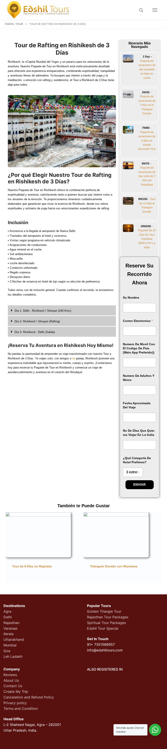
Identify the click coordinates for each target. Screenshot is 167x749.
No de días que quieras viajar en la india (139, 432)
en (73, 358)
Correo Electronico (138, 321)
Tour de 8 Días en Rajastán (32, 566)
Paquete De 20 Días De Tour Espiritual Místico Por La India (147, 239)
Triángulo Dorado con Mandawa (113, 566)
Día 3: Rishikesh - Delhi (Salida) (35, 332)
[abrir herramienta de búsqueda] (141, 10)
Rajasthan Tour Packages (107, 617)
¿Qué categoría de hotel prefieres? (137, 460)
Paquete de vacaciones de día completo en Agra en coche (146, 69)
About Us (11, 680)
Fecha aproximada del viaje (136, 405)
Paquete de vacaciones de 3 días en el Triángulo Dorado (146, 105)
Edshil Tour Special (102, 628)
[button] (62, 310)
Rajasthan (11, 623)
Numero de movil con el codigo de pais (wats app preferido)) (139, 348)
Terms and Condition (20, 708)
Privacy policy (15, 703)
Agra (7, 611)
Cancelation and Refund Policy (28, 697)
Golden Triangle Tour (104, 611)
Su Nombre (131, 297)
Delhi (7, 617)
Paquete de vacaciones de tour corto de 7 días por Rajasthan (146, 176)
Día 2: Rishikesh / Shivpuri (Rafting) (37, 321)
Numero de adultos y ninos (138, 378)
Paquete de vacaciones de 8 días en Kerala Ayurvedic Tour (147, 141)
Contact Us (12, 686)
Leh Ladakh (12, 656)
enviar (139, 484)
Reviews (10, 675)
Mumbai (10, 645)
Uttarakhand (13, 639)
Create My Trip (15, 691)
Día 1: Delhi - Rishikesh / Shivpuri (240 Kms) (43, 310)
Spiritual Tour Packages (106, 623)
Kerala (8, 634)
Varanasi (10, 628)
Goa (6, 651)
